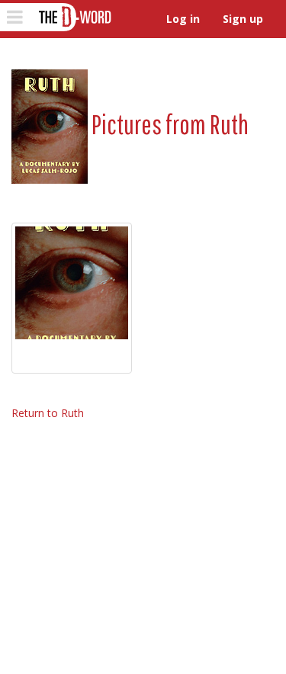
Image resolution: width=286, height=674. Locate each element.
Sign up (243, 18)
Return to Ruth (47, 413)
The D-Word (73, 17)
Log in (183, 18)
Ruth (229, 124)
